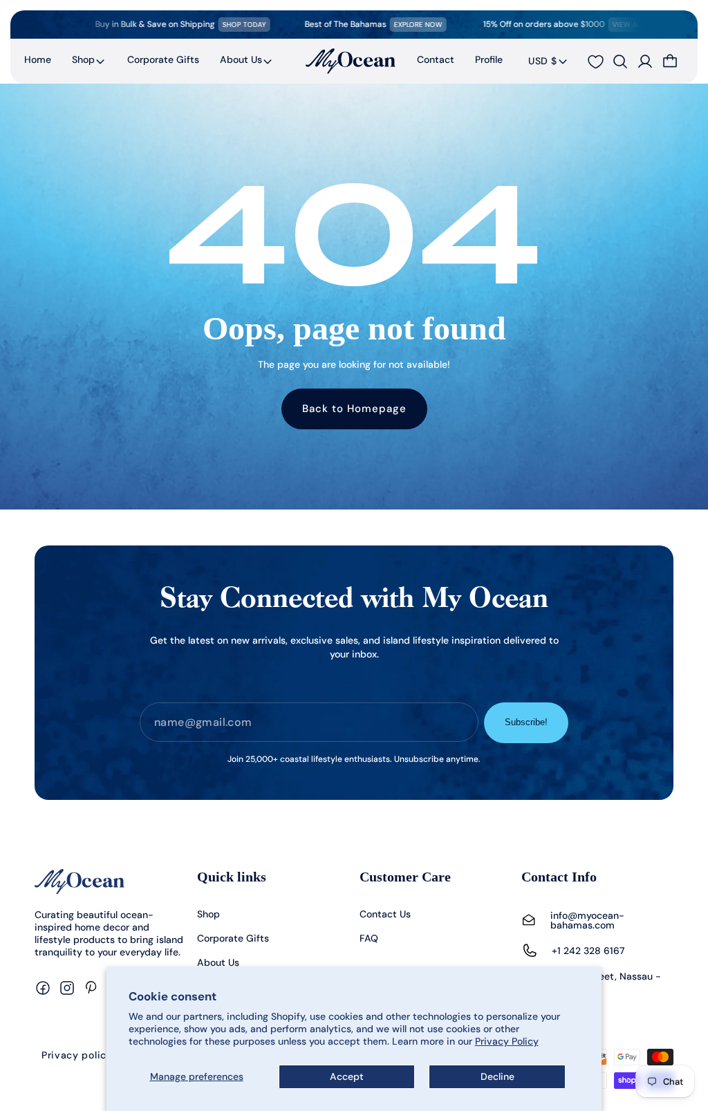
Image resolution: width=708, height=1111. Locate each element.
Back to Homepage (354, 409)
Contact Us (385, 914)
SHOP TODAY (223, 24)
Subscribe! (526, 722)
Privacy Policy (507, 1041)
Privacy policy (77, 1055)
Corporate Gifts (233, 938)
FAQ (369, 938)
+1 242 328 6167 (588, 950)
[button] (89, 61)
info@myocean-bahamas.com (587, 920)
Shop (83, 59)
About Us (241, 59)
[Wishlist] (595, 62)
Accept (347, 1076)
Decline (497, 1076)
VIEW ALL (607, 24)
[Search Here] (620, 61)
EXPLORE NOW (397, 24)
